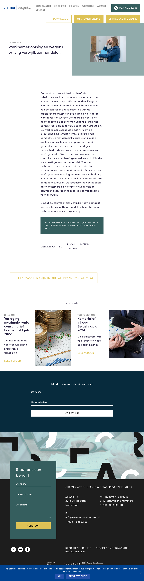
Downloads (60, 19)
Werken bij (88, 5)
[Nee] (140, 573)
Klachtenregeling (78, 548)
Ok (60, 576)
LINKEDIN (84, 244)
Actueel (101, 5)
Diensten (74, 5)
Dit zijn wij (60, 5)
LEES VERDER (12, 360)
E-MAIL (71, 244)
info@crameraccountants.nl (82, 517)
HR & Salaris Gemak (124, 19)
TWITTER (72, 248)
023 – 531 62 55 (77, 521)
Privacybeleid (75, 551)
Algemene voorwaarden (113, 548)
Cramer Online (90, 19)
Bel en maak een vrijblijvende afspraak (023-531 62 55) (54, 278)
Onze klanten (43, 5)
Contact (40, 9)
